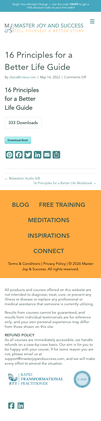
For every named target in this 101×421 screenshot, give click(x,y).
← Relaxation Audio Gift (22, 178)
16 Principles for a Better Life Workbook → (64, 183)
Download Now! (18, 140)
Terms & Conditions (24, 263)
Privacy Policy (54, 263)
